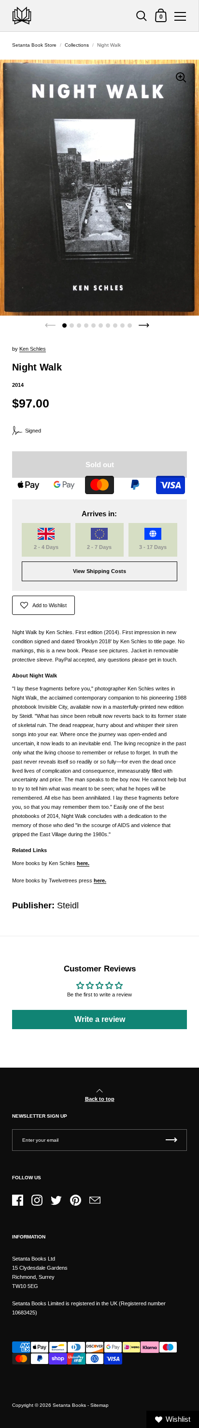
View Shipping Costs (99, 571)
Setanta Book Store (34, 45)
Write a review (99, 1019)
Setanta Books (69, 1405)
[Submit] (171, 1140)
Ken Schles (32, 349)
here (82, 863)
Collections (77, 45)
